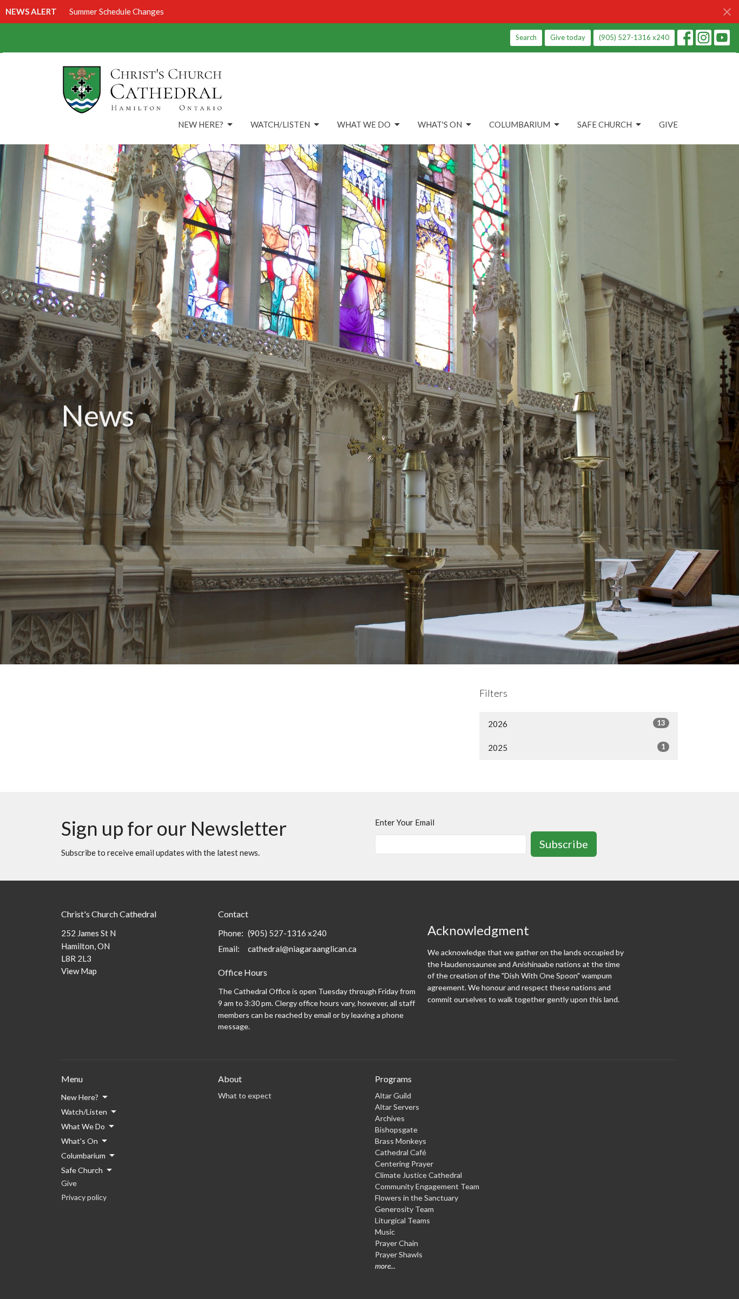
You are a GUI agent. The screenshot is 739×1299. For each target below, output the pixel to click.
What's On (440, 124)
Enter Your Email (404, 822)
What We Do (364, 124)
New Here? (200, 124)
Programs (393, 1079)
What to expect (245, 1095)
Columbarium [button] (83, 1155)
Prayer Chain (396, 1243)
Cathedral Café (400, 1152)
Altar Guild (393, 1095)
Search (526, 37)
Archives (390, 1118)
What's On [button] (79, 1140)
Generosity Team (404, 1209)
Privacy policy (84, 1197)
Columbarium (519, 124)
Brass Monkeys (400, 1140)
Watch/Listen (280, 124)
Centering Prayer (404, 1163)
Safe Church (604, 124)
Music (385, 1231)
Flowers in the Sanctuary (416, 1197)
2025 (576, 747)
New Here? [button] (79, 1097)
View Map (79, 971)
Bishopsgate (396, 1129)
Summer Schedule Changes (116, 11)
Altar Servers (397, 1106)
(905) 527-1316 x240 (634, 37)
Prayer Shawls (399, 1254)
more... (385, 1265)
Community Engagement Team (427, 1186)
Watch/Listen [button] (84, 1111)
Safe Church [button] (82, 1170)
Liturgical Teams (402, 1220)
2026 (576, 723)
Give (668, 124)
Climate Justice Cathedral (418, 1175)
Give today (567, 37)
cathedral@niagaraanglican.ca (302, 949)
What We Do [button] (83, 1126)
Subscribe (563, 843)
